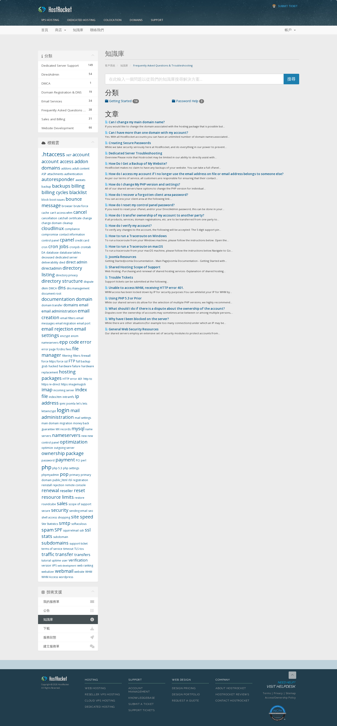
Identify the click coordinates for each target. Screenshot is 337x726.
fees (68, 349)
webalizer (47, 572)
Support (157, 20)
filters (76, 356)
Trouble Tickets (120, 277)
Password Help (188, 101)
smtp (64, 523)
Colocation (113, 20)
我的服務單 (50, 602)
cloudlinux (52, 228)
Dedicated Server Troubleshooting (135, 153)
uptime (56, 560)
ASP (43, 174)
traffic (47, 554)
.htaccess (53, 154)
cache (45, 213)
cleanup (68, 223)
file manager (60, 351)
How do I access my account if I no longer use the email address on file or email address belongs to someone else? (196, 174)
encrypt (65, 336)
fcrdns (61, 349)
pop (64, 474)
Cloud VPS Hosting (100, 700)
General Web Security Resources (133, 329)
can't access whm (61, 213)
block (45, 200)
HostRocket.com (59, 679)
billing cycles (54, 192)
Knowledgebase (141, 697)
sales (62, 503)
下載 (45, 628)
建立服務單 (50, 646)
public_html (59, 480)
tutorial (46, 560)
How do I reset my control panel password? (141, 205)
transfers (82, 554)
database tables (70, 253)
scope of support (80, 504)
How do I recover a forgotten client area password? (148, 195)
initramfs (68, 397)
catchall (63, 218)
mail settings (83, 418)
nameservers (66, 435)
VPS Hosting (50, 20)
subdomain (60, 537)
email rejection (57, 329)
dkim (44, 288)
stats (46, 536)
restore (79, 498)
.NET (69, 155)
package (75, 453)
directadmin (51, 268)
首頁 (44, 30)
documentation (58, 299)
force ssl (62, 361)
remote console (75, 485)
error (85, 342)
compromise (49, 234)
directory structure (62, 281)
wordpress (66, 577)
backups (61, 186)
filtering (67, 356)
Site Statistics (49, 524)
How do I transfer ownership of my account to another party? (156, 215)
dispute (89, 282)
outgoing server (64, 448)
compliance (72, 229)
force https (48, 361)
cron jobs (58, 246)
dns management (78, 288)
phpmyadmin (50, 475)
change (87, 218)
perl (83, 460)
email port (83, 323)
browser (67, 206)
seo (90, 511)
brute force (81, 206)
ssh (82, 530)
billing (78, 186)
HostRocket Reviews (232, 694)
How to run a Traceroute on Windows (137, 236)
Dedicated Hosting (81, 20)
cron (44, 247)
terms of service (51, 549)
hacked (53, 366)
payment (65, 460)
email (83, 304)
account (81, 154)
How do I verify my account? (130, 226)
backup (46, 187)
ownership (53, 453)
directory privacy (67, 275)
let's (79, 403)
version (46, 565)
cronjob (74, 247)
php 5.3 (57, 468)
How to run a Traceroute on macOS (135, 246)
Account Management (139, 690)
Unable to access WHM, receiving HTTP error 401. (146, 288)
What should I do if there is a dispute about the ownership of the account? (166, 309)
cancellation (49, 218)
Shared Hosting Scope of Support (134, 267)
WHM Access (49, 577)
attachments (55, 174)
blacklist (78, 192)
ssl (88, 530)
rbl (70, 480)
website (79, 572)
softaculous (78, 524)
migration (66, 423)
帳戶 (289, 30)
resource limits (57, 497)
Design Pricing (184, 688)
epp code (69, 342)
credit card (82, 240)
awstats (80, 180)
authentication (73, 174)
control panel (50, 240)
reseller (66, 490)
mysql (78, 428)
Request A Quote (185, 700)
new (84, 436)
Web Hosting (95, 688)
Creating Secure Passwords (129, 143)
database (52, 253)
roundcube (48, 504)
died (62, 262)
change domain (51, 223)
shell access (49, 517)
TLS (76, 549)
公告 (45, 610)
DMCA (53, 288)
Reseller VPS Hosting (102, 694)
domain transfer (52, 305)
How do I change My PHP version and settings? (144, 184)
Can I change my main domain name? (136, 122)
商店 (59, 30)
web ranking (85, 565)
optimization (74, 442)
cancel (80, 212)
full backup (83, 361)
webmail (64, 571)
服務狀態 (48, 637)
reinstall (46, 485)
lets (85, 403)
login (63, 410)
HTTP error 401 (73, 379)
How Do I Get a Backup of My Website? (137, 164)
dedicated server (66, 257)
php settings (71, 468)
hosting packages (58, 375)
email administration (59, 311)
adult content (80, 168)
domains (71, 304)
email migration (65, 323)
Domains (136, 20)
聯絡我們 (97, 30)
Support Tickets (141, 710)
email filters (67, 318)
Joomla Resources (122, 257)
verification (78, 560)
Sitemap (291, 693)
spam (47, 530)
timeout (68, 549)
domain (84, 299)
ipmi (62, 403)
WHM (88, 572)
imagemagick (77, 384)
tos (82, 549)
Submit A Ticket (141, 704)
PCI (78, 460)
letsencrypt (48, 411)
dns (62, 288)
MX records (63, 429)
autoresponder (58, 179)
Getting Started (122, 101)
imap (46, 389)
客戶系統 (110, 65)
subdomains (55, 543)
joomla (70, 403)
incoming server (63, 390)
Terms (267, 693)
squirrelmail (71, 530)
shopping (64, 517)
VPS (54, 565)
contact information (72, 234)
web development (67, 565)
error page (48, 349)
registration (80, 480)
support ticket (78, 543)
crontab (86, 247)
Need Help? (280, 685)
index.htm (55, 397)
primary (74, 475)
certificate (75, 218)
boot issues (57, 200)
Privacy (278, 693)
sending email (78, 511)
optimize (47, 448)
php (46, 467)
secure (45, 511)
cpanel (67, 240)
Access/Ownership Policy (280, 697)
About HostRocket (230, 688)
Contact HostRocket (232, 700)
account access (57, 161)
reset (79, 490)
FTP (72, 361)
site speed (82, 517)
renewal (50, 490)
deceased (47, 257)
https (64, 384)
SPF (58, 530)
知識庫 (78, 30)
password (48, 460)
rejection (58, 485)
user (65, 560)
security (59, 510)
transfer (64, 554)
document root (51, 294)
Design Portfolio (186, 694)
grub (44, 366)
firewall (86, 356)
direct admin (76, 262)
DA (43, 253)
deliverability (49, 262)
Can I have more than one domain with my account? (148, 133)
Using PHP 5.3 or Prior (125, 298)
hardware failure (69, 366)
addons (66, 168)
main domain (50, 423)
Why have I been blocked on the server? (138, 319)
